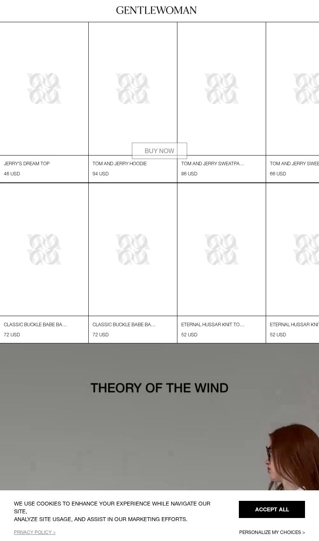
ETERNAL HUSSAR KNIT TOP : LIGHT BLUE (213, 324)
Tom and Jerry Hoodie (120, 163)
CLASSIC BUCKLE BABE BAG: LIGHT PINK (36, 324)
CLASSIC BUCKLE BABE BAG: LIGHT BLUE (125, 324)
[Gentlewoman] (156, 10)
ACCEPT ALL (272, 509)
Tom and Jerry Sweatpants (213, 163)
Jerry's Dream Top (27, 163)
